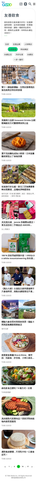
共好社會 (19, 54)
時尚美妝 (24, 49)
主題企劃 (16, 44)
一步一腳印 (18, 59)
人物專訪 (28, 44)
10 (22, 466)
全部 (7, 44)
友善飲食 (12, 49)
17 (28, 466)
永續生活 (8, 54)
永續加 (30, 54)
